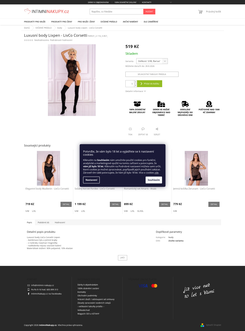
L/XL (34, 211)
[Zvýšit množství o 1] (135, 82)
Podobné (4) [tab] (43, 222)
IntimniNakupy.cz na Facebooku (46, 293)
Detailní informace (134, 91)
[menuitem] (34, 21)
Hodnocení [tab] (60, 222)
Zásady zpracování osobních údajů (94, 302)
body (170, 237)
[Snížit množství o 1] (135, 85)
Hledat (149, 11)
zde (156, 172)
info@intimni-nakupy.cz (42, 285)
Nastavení (91, 180)
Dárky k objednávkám (98, 2)
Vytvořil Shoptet (213, 325)
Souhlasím (154, 180)
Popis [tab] (29, 222)
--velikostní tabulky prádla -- (91, 306)
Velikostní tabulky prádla (152, 74)
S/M (27, 211)
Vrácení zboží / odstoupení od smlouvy (96, 299)
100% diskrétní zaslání (125, 2)
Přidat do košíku (151, 83)
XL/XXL (140, 211)
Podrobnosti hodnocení (61, 40)
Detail (66, 204)
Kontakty (146, 2)
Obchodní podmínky (87, 295)
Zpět (122, 257)
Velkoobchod (84, 310)
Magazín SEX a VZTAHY (88, 313)
